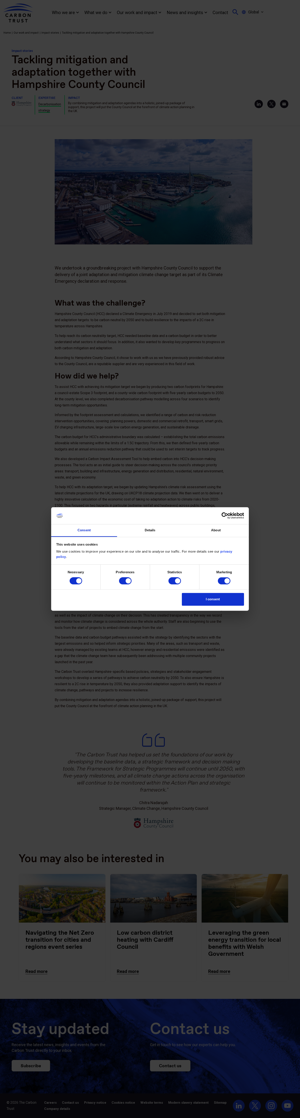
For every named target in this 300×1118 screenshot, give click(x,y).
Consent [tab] (84, 530)
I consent (213, 599)
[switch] (125, 580)
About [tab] (216, 530)
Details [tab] (150, 530)
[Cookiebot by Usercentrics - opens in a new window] (225, 515)
